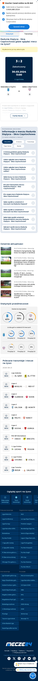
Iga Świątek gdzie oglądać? (10, 575)
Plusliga (5, 614)
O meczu (19, 142)
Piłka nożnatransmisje (5, 501)
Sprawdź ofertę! (19, 27)
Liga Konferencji (7, 519)
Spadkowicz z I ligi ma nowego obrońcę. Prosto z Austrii (24, 295)
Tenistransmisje (16, 501)
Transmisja (28, 34)
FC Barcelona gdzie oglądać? (10, 552)
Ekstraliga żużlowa (8, 604)
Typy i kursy (7, 146)
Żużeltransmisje (27, 501)
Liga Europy (6, 524)
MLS (22, 514)
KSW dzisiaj (25, 604)
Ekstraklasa (6, 533)
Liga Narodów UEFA (8, 528)
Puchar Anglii (25, 552)
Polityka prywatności (20, 652)
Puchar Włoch (25, 567)
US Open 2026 (25, 585)
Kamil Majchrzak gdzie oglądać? (10, 590)
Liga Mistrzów (6, 514)
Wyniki (19, 146)
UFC (22, 599)
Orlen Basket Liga (8, 623)
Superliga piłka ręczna (9, 628)
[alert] (19, 16)
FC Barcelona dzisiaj (9, 557)
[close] (36, 1)
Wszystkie (7, 142)
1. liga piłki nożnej (8, 543)
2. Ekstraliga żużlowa (9, 609)
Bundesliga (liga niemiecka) (29, 528)
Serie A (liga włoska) (27, 533)
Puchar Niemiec (26, 562)
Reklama (22, 651)
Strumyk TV (25, 618)
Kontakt (7, 651)
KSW (22, 609)
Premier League (26, 524)
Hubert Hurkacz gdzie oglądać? (10, 585)
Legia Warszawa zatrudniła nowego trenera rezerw (24, 285)
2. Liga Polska (19, 79)
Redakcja (14, 651)
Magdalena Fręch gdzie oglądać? (10, 599)
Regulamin (30, 651)
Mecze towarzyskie (27, 575)
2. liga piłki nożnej (8, 547)
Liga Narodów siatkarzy (29, 580)
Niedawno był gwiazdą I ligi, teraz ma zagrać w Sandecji (24, 252)
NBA (22, 590)
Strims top (24, 614)
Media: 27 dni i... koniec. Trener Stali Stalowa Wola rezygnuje (24, 275)
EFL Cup (23, 557)
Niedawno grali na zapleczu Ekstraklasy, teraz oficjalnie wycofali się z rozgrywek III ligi (24, 263)
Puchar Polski (6, 538)
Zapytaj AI (32, 675)
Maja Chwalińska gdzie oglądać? (10, 580)
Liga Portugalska (26, 543)
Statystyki (9, 34)
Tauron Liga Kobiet (8, 618)
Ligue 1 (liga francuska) (28, 538)
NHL (22, 594)
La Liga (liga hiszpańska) (29, 519)
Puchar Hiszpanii (26, 547)
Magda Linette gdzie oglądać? (10, 594)
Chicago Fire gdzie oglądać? (10, 562)
